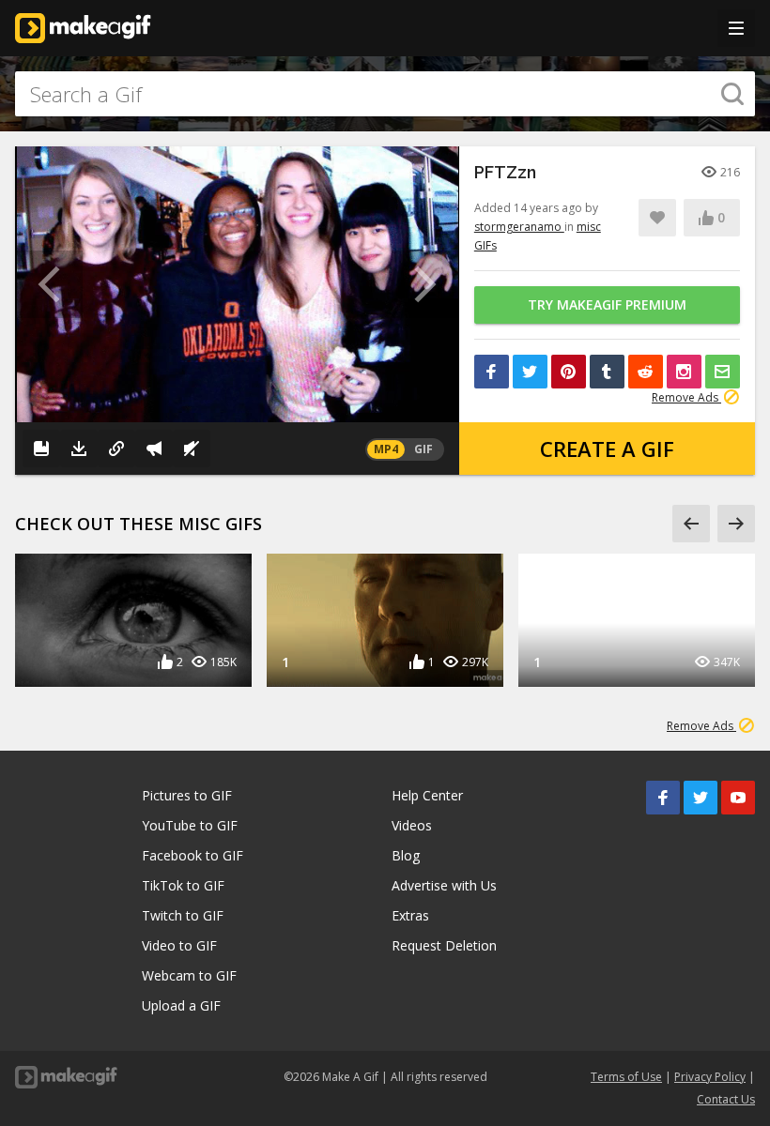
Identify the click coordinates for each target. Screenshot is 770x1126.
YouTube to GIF (190, 825)
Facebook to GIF (192, 855)
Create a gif (607, 448)
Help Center (427, 795)
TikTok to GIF (183, 885)
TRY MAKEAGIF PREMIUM (607, 304)
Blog (406, 855)
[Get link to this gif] (116, 448)
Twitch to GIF (182, 915)
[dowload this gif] (79, 448)
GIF (423, 449)
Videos (412, 825)
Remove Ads (686, 397)
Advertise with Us (444, 885)
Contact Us (726, 1099)
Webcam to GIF (189, 975)
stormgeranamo (519, 227)
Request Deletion (444, 945)
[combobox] (385, 93)
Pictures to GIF (187, 795)
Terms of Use (626, 1077)
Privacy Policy (710, 1077)
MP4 (386, 449)
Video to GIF (179, 945)
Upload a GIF (181, 1005)
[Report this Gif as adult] (154, 448)
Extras (410, 915)
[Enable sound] (191, 448)
